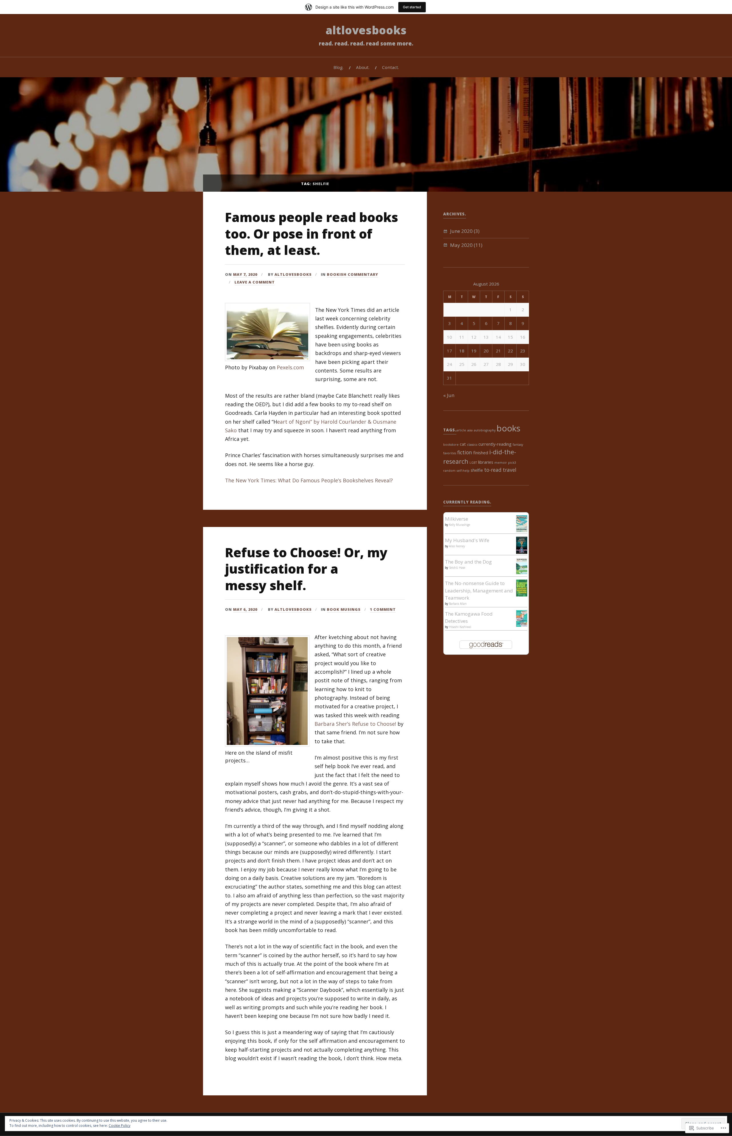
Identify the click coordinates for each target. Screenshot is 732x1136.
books (508, 428)
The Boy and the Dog (468, 561)
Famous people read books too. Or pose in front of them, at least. (311, 234)
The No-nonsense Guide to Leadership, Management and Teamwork (479, 590)
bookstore (451, 445)
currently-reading (495, 444)
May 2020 (461, 245)
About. (362, 67)
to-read (493, 469)
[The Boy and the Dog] (521, 572)
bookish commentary (352, 274)
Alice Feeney (457, 546)
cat (463, 444)
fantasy (518, 445)
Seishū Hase (457, 568)
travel (509, 469)
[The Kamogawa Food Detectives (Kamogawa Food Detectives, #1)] (521, 625)
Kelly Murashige (459, 525)
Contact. (390, 67)
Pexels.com (290, 367)
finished (480, 452)
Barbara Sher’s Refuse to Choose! (355, 723)
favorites (449, 453)
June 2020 (461, 231)
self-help (463, 471)
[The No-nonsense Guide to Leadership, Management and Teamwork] (521, 594)
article (461, 430)
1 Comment (383, 609)
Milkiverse (456, 519)
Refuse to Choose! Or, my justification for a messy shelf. (306, 569)
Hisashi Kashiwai (460, 627)
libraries (485, 462)
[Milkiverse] (521, 530)
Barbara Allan (458, 604)
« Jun (448, 395)
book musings (344, 609)
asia (470, 430)
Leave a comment (254, 282)
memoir (500, 463)
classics (472, 445)
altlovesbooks (366, 30)
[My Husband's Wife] (521, 552)
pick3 (512, 463)
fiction (464, 452)
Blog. (338, 67)
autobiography (485, 430)
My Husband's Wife (467, 540)
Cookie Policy (119, 1125)
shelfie (477, 470)
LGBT (473, 463)
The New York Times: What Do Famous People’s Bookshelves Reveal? (309, 480)
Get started (412, 7)
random (449, 471)
